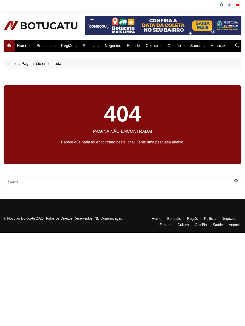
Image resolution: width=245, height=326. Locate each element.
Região (67, 46)
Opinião (174, 46)
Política (89, 46)
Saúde (195, 46)
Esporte (133, 46)
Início (12, 64)
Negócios (113, 46)
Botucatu (44, 46)
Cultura (152, 46)
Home (22, 46)
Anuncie (218, 46)
